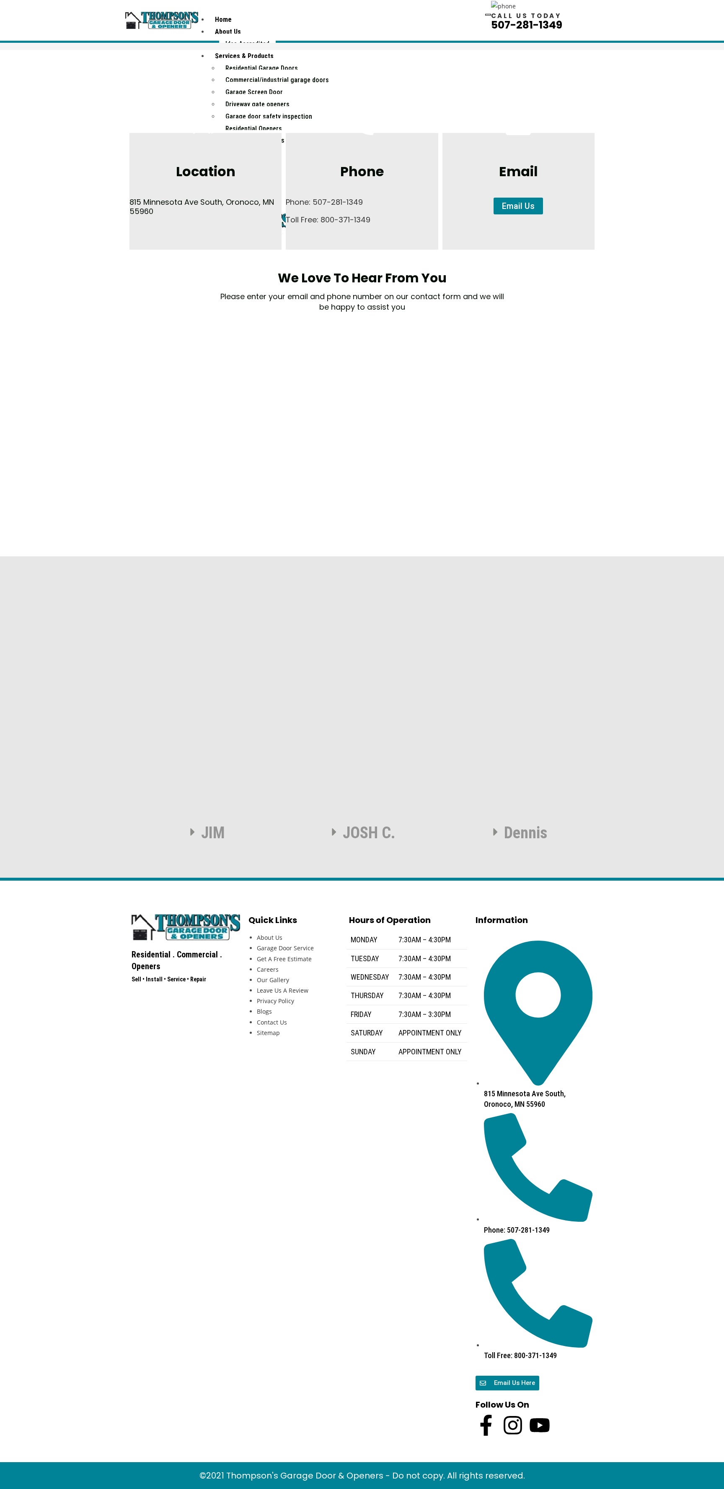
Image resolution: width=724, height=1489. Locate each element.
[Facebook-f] (486, 1425)
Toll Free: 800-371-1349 (328, 219)
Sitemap (268, 1033)
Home (223, 19)
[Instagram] (512, 1425)
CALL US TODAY (526, 15)
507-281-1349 (526, 25)
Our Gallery (273, 980)
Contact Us (272, 1022)
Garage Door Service (285, 948)
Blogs (264, 1011)
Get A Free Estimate (284, 959)
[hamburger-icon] (488, 15)
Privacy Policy (275, 1001)
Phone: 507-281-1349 (324, 202)
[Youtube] (539, 1425)
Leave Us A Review (282, 990)
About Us (228, 32)
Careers (268, 969)
